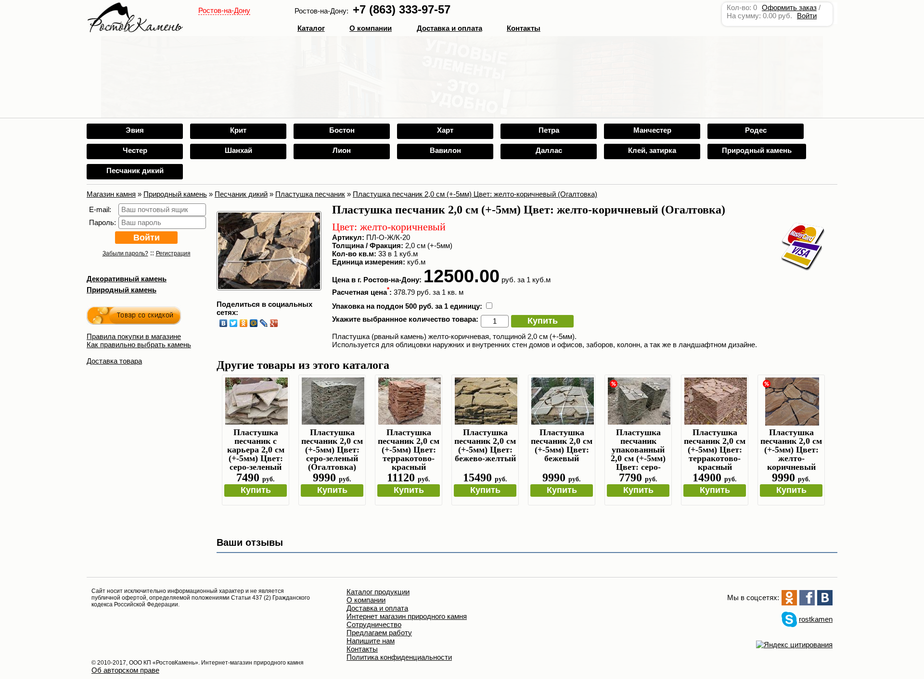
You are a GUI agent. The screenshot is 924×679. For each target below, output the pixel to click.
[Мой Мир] (254, 323)
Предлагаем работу (379, 633)
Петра (549, 130)
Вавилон (445, 150)
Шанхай (238, 150)
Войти (807, 16)
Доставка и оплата (377, 608)
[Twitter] (234, 323)
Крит (238, 130)
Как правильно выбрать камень (139, 344)
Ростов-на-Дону (224, 10)
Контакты (523, 28)
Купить (542, 321)
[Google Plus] (274, 323)
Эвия (135, 130)
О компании (370, 28)
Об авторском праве (125, 670)
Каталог (311, 28)
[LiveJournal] (264, 323)
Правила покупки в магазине (134, 336)
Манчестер (652, 130)
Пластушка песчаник (310, 194)
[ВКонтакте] (223, 323)
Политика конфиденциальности (399, 657)
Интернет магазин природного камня (406, 616)
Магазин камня (111, 194)
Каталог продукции (378, 592)
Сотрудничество (373, 624)
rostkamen (816, 619)
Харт (445, 130)
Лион (342, 150)
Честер (135, 150)
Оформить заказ (789, 7)
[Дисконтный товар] (134, 317)
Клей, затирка (652, 150)
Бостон (342, 130)
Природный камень (757, 150)
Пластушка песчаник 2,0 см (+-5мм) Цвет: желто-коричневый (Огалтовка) (475, 194)
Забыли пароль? (125, 253)
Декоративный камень (127, 279)
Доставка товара (114, 361)
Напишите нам (370, 641)
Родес (756, 130)
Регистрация (173, 253)
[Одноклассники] (244, 323)
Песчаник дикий (135, 170)
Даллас (549, 150)
